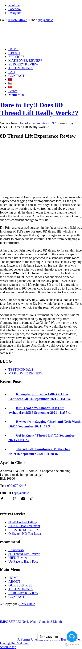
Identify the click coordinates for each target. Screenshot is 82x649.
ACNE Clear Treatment (24, 526)
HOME (13, 578)
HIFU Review (18, 557)
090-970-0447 (17, 20)
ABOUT (14, 581)
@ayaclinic (45, 20)
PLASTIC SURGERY (23, 530)
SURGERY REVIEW (23, 593)
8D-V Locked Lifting (22, 522)
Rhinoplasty (16, 550)
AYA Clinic (27, 604)
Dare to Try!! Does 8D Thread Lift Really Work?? (39, 109)
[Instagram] (15, 499)
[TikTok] (31, 499)
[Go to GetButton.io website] (72, 644)
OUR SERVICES (20, 585)
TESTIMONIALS (20, 369)
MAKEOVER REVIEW (25, 373)
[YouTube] (23, 499)
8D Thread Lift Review (24, 554)
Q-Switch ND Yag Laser (24, 533)
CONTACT (16, 597)
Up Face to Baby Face (23, 561)
